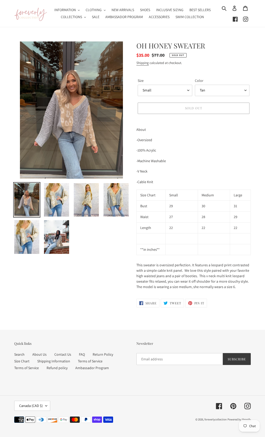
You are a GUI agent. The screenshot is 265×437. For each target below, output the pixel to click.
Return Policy (103, 354)
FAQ (82, 354)
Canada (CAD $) (31, 405)
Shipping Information (53, 361)
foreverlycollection (215, 419)
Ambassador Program (92, 368)
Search (19, 354)
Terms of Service (90, 361)
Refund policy (57, 368)
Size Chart (22, 361)
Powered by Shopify (239, 419)
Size (141, 80)
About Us (39, 354)
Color (199, 80)
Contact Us (62, 354)
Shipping (142, 63)
